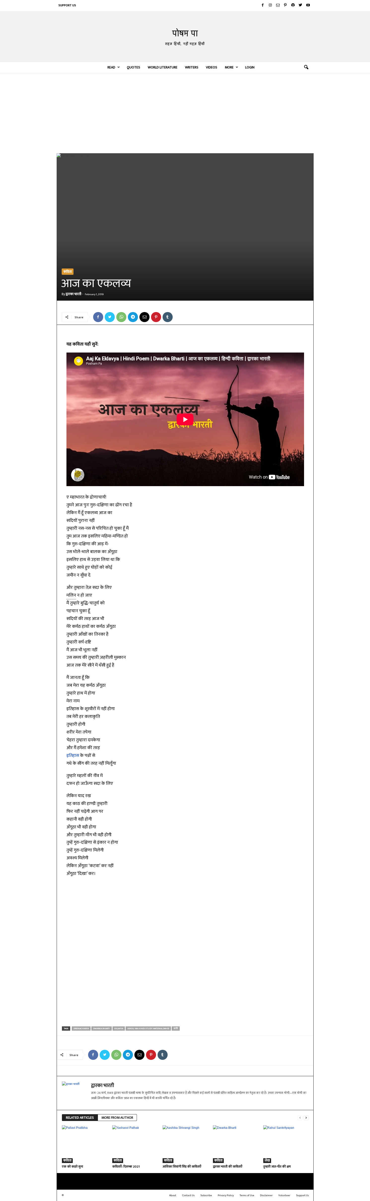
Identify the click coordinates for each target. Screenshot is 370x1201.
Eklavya (118, 1028)
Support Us (67, 5)
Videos (211, 67)
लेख (267, 1160)
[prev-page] (300, 1117)
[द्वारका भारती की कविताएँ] (235, 1144)
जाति (175, 1028)
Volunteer (284, 1195)
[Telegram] (133, 317)
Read (111, 67)
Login (249, 67)
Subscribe (206, 1195)
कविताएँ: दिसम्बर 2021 (126, 1166)
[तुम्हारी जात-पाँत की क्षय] (286, 1144)
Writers (191, 67)
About (172, 1195)
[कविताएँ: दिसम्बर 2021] (135, 1144)
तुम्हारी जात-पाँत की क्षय (277, 1166)
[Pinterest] (285, 5)
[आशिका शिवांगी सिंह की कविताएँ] (185, 1144)
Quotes (133, 67)
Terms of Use (247, 1195)
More (229, 67)
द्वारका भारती (73, 294)
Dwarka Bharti (101, 1028)
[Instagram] (270, 5)
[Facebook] (263, 5)
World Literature (162, 67)
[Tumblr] (168, 317)
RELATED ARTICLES (80, 1117)
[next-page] (306, 1117)
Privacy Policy (226, 1195)
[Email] (144, 317)
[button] (306, 67)
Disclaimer (266, 1195)
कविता (67, 272)
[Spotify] (293, 5)
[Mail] (278, 5)
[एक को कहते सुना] (84, 1144)
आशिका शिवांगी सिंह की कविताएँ (182, 1166)
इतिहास (72, 755)
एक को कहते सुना (72, 1166)
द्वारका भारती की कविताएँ (227, 1166)
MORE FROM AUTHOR (117, 1117)
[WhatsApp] (121, 317)
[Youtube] (308, 5)
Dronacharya (81, 1028)
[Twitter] (301, 5)
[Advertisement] (185, 113)
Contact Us (188, 1195)
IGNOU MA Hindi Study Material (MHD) (148, 1028)
